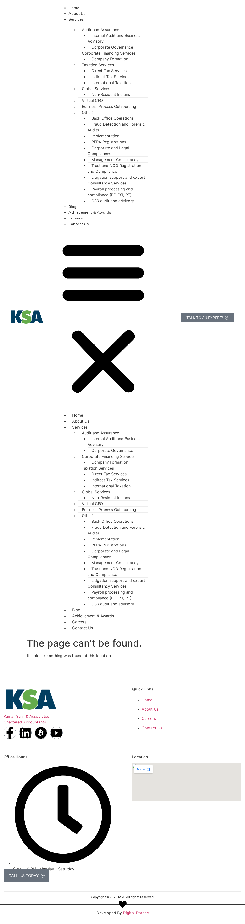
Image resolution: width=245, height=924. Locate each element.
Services (76, 19)
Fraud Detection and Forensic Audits (116, 127)
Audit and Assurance (100, 29)
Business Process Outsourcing (109, 106)
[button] (103, 317)
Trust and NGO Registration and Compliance (114, 168)
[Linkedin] (25, 733)
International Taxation (111, 82)
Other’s (88, 112)
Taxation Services (98, 65)
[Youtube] (56, 733)
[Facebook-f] (10, 733)
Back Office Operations (112, 118)
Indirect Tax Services (110, 76)
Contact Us (78, 223)
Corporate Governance (112, 47)
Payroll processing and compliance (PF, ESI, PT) (110, 192)
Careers (75, 218)
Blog (72, 206)
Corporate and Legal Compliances (108, 150)
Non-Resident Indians (110, 94)
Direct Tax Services (109, 70)
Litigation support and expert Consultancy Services (116, 180)
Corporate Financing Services (108, 53)
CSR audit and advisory (112, 200)
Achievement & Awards (89, 212)
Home (73, 7)
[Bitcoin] (41, 733)
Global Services (96, 88)
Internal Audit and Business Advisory (114, 38)
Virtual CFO (92, 100)
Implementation (105, 135)
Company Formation (109, 59)
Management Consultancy (115, 159)
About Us (76, 13)
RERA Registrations (108, 141)
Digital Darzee (136, 912)
